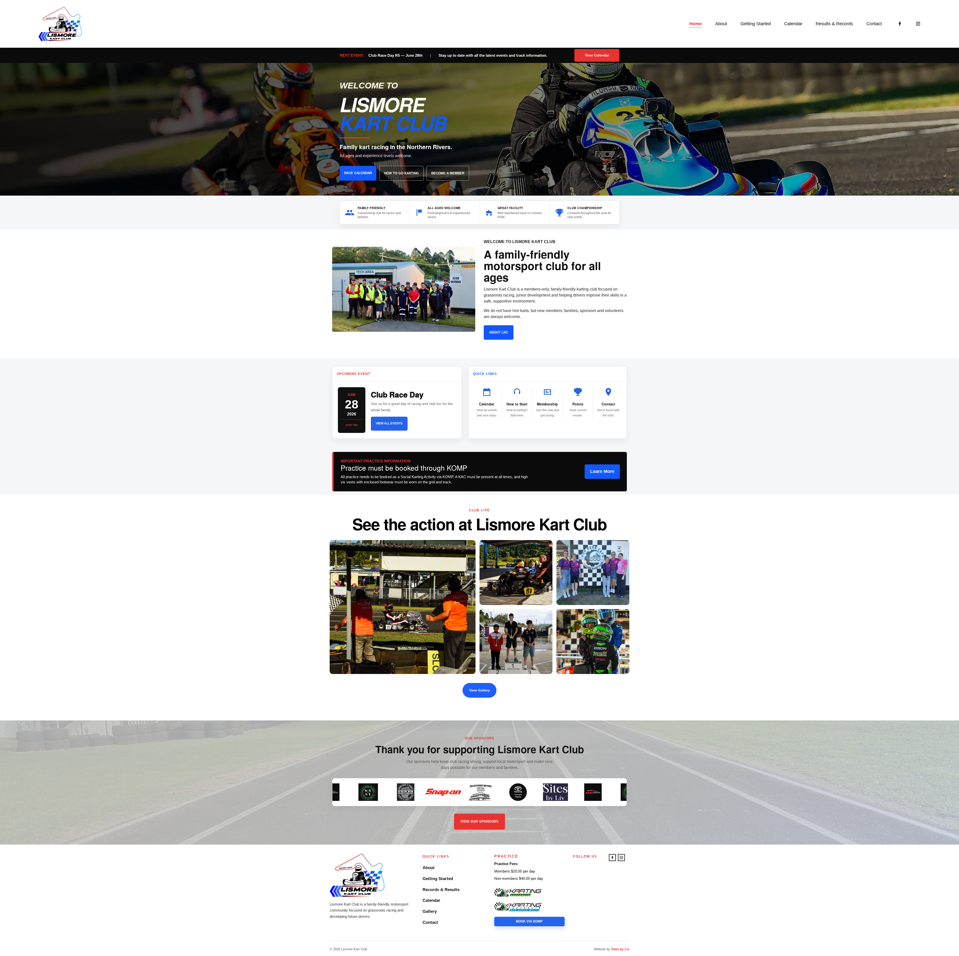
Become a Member (447, 173)
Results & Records (834, 23)
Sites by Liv (620, 949)
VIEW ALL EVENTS (389, 423)
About (429, 867)
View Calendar (597, 55)
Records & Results (441, 889)
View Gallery (479, 690)
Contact (874, 23)
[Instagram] (918, 23)
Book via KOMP (529, 921)
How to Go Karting (401, 173)
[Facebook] (899, 23)
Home (695, 23)
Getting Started (755, 23)
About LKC (498, 332)
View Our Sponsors (480, 821)
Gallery (430, 911)
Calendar (793, 23)
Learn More (602, 471)
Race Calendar (358, 173)
